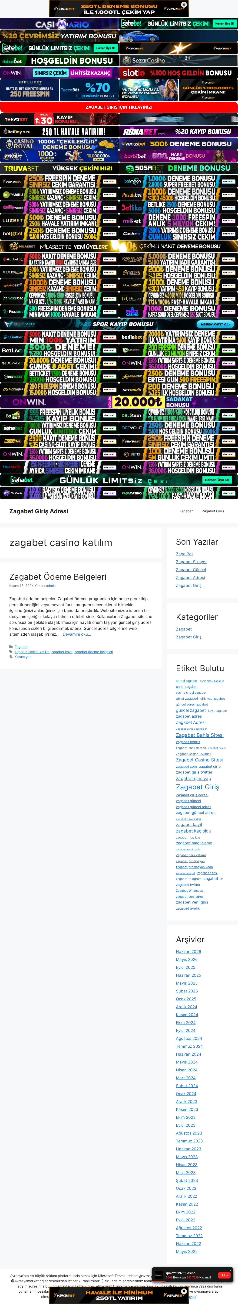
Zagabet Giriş (213, 511)
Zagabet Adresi (190, 577)
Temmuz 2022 (189, 1235)
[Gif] (119, 246)
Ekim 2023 (186, 1117)
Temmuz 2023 (189, 1141)
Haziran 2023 (188, 1149)
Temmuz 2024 (189, 1046)
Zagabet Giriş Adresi (38, 511)
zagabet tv (213, 878)
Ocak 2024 (186, 1093)
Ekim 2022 (185, 1212)
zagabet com (186, 766)
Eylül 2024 (185, 1030)
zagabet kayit (62, 652)
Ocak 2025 (186, 999)
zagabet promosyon (190, 861)
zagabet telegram (188, 879)
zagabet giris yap (193, 778)
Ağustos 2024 (189, 1038)
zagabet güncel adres (193, 807)
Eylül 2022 (185, 1220)
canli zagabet (187, 687)
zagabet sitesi (207, 873)
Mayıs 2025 (187, 983)
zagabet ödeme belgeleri (93, 652)
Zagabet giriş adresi (192, 795)
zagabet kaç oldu (193, 831)
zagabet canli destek (191, 748)
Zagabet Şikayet (191, 561)
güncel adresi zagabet (192, 704)
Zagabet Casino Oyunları (193, 754)
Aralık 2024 (186, 1007)
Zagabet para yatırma (191, 855)
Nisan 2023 (187, 1164)
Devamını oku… (77, 634)
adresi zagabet (186, 681)
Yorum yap (23, 657)
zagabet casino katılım (32, 652)
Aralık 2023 (186, 1101)
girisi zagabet (187, 698)
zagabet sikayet (185, 873)
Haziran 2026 (188, 951)
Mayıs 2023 (187, 1156)
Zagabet (186, 511)
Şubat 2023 (187, 1180)
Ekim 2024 (186, 1022)
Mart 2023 (186, 1172)
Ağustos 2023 (189, 1133)
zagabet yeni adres (190, 896)
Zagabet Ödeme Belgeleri (57, 577)
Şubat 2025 (187, 991)
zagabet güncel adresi (196, 812)
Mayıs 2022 (187, 1251)
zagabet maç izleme (194, 843)
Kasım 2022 (187, 1204)
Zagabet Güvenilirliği (188, 819)
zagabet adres (189, 716)
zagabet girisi (210, 766)
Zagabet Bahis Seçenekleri (192, 728)
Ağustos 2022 (189, 1228)
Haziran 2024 (188, 1054)
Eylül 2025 (185, 967)
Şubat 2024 (187, 1085)
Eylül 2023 (185, 1125)
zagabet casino (217, 748)
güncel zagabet (191, 710)
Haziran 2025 (188, 975)
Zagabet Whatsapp (189, 890)
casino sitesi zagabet (191, 692)
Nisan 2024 (187, 1070)
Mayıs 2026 (187, 959)
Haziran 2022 (188, 1243)
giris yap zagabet (212, 698)
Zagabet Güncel (191, 569)
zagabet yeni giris (192, 902)
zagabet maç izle (188, 837)
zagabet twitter (188, 885)
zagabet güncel (188, 801)
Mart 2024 (186, 1078)
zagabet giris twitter (194, 772)
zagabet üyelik (188, 908)
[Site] (59, 181)
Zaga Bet (184, 554)
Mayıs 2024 (187, 1062)
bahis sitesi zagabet (212, 681)
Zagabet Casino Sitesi (199, 760)
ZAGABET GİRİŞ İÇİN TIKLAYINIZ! (119, 107)
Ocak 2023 (186, 1188)
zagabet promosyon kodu (194, 867)
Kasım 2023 (187, 1109)
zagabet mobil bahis (188, 849)
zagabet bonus (188, 742)
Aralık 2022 (186, 1196)
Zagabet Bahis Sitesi (200, 735)
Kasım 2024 (187, 1014)
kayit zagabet (217, 710)
